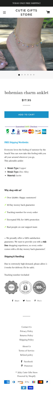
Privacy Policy (26, 331)
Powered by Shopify (26, 376)
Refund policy (26, 355)
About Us (26, 346)
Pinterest (28, 365)
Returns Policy (26, 335)
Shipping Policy (26, 339)
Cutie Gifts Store (26, 12)
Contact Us (26, 327)
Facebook (28, 361)
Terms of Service (26, 350)
